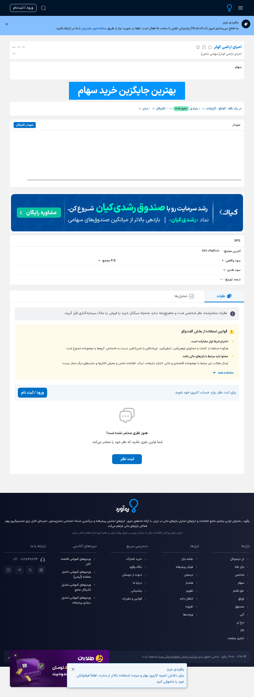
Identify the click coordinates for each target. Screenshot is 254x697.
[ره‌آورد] (229, 8)
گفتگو (222, 108)
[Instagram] (8, 570)
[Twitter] (30, 570)
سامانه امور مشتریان (94, 28)
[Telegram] (19, 570)
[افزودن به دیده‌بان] (209, 47)
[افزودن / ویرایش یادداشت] (203, 47)
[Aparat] (41, 570)
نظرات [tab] (221, 296)
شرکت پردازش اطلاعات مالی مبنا (178, 657)
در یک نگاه (235, 108)
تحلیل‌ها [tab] (181, 296)
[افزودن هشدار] (197, 47)
